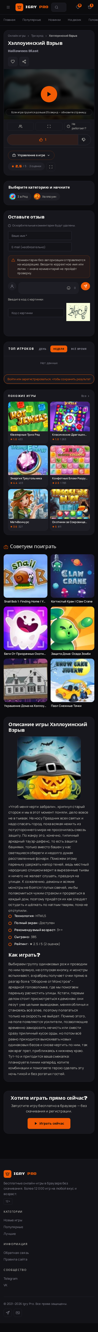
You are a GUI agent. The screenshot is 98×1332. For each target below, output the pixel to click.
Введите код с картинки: (26, 299)
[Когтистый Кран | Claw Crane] (72, 576)
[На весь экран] (49, 126)
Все (83, 396)
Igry (37, 7)
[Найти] (56, 7)
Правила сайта (15, 1259)
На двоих (74, 20)
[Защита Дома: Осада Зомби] (72, 628)
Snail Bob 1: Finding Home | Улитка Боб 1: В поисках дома (25, 601)
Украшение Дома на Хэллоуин (25, 706)
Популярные (32, 20)
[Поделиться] (24, 61)
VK (6, 1285)
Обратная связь (16, 1252)
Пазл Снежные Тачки (66, 706)
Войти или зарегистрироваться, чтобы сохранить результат (49, 379)
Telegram (11, 1278)
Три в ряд (37, 36)
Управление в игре (31, 155)
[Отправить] (85, 286)
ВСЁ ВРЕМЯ (79, 349)
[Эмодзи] (68, 288)
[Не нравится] (84, 139)
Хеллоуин (49, 196)
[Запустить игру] (49, 94)
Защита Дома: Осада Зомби (71, 654)
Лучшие (10, 1233)
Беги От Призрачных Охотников (25, 654)
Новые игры (13, 1220)
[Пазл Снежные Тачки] (72, 680)
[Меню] (8, 7)
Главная (9, 20)
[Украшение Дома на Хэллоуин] (25, 680)
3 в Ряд (23, 196)
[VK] (18, 1313)
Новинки (54, 20)
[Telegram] (8, 1313)
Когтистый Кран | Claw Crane (72, 601)
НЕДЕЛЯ (58, 349)
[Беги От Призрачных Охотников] (25, 628)
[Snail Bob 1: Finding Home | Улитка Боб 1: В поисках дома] (25, 576)
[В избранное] (13, 61)
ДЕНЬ (42, 349)
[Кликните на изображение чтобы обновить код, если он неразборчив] (78, 312)
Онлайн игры (17, 36)
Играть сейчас (51, 1124)
